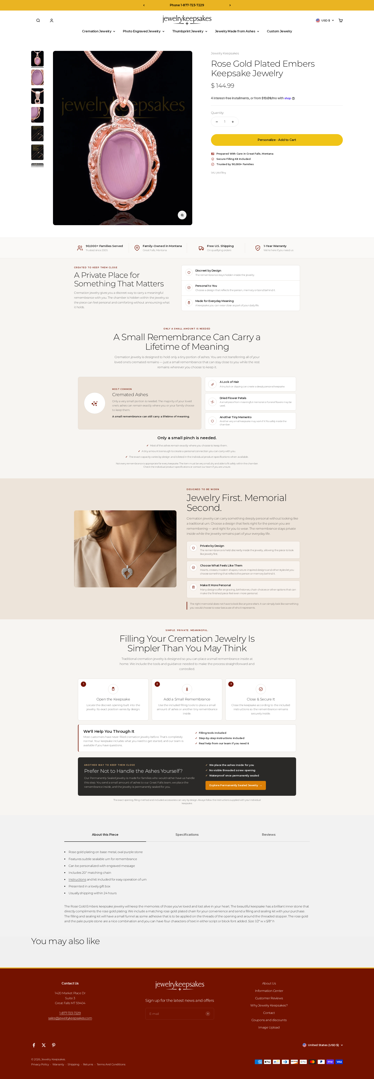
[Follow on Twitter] (43, 1045)
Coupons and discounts (269, 1020)
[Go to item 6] (37, 152)
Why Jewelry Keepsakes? (269, 1005)
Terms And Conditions (111, 1064)
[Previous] (144, 5)
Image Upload (269, 1027)
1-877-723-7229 (70, 1013)
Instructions (77, 879)
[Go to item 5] (37, 134)
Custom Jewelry (279, 31)
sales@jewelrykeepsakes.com (70, 1018)
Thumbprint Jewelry (187, 31)
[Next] (230, 5)
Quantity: (217, 113)
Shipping (73, 1064)
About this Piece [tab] (105, 834)
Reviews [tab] (269, 834)
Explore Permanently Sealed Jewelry (235, 785)
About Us (269, 983)
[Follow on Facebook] (33, 1045)
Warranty (58, 1064)
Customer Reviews (269, 998)
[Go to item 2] (37, 78)
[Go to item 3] (37, 96)
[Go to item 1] (37, 59)
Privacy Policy (40, 1064)
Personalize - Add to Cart (277, 140)
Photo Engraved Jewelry (141, 31)
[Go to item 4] (37, 115)
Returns (88, 1064)
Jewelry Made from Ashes (235, 31)
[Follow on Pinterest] (53, 1045)
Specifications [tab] (187, 834)
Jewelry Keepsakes (225, 53)
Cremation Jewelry (96, 31)
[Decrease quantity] (216, 122)
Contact (269, 1013)
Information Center (269, 991)
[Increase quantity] (232, 122)
